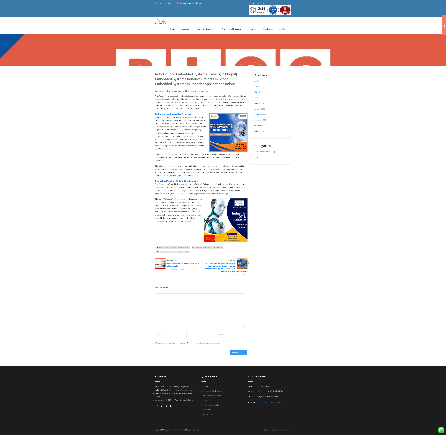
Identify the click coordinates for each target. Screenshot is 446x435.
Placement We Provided (212, 391)
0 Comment (180, 91)
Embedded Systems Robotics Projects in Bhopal (208, 247)
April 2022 (258, 97)
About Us (185, 29)
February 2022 (260, 103)
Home (172, 29)
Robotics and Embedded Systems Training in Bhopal (174, 252)
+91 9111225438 (164, 3)
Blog (206, 91)
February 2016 (259, 131)
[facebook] (249, 3)
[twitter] (254, 3)
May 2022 (258, 92)
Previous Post (183, 263)
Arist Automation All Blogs (196, 91)
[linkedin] (263, 3)
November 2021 (260, 120)
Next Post (226, 266)
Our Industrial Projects (212, 395)
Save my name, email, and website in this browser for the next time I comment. (189, 343)
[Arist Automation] (161, 21)
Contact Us (207, 414)
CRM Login (283, 29)
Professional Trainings (231, 29)
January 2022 (259, 109)
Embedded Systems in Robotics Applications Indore (174, 247)
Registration (267, 29)
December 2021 (260, 114)
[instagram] (258, 3)
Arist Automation (176, 430)
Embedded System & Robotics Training (177, 181)
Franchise (207, 409)
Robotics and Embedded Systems (173, 114)
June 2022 (258, 86)
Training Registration (211, 405)
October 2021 (259, 125)
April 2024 (258, 81)
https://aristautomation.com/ (270, 402)
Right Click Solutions (282, 430)
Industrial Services (205, 29)
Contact (252, 29)
